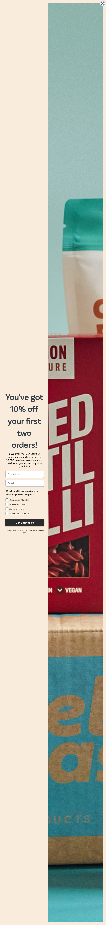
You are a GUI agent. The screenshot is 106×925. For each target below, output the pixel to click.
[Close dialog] (102, 3)
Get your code (24, 522)
